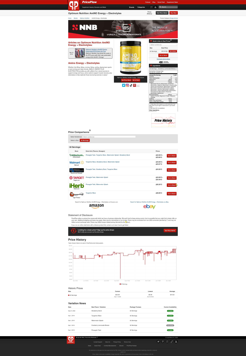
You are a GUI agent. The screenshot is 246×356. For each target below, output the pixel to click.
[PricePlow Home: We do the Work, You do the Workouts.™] (74, 5)
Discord (121, 345)
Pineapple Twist (90, 155)
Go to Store (173, 51)
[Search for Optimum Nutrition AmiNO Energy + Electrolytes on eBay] (149, 206)
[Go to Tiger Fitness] (76, 194)
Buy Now (174, 13)
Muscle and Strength (76, 173)
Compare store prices (163, 59)
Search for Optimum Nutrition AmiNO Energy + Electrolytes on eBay (149, 202)
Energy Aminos (174, 18)
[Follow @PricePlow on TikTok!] (171, 341)
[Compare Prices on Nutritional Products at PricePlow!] (71, 339)
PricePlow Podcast (131, 345)
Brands (131, 7)
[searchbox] (164, 44)
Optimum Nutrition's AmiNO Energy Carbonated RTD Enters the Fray (96, 50)
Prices (149, 12)
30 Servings (85, 140)
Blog (154, 2)
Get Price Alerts (162, 13)
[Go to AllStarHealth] (76, 155)
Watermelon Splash (113, 155)
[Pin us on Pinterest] (163, 341)
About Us (107, 342)
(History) (149, 14)
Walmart (76, 165)
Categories (141, 7)
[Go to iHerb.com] (76, 185)
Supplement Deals (172, 2)
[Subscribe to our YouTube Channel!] (155, 7)
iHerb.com (76, 189)
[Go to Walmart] (76, 162)
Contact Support (98, 342)
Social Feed (161, 2)
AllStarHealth (76, 157)
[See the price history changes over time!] (163, 120)
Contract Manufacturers (110, 345)
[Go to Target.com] (76, 177)
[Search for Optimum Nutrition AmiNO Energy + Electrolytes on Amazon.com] (96, 206)
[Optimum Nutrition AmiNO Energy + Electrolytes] (130, 57)
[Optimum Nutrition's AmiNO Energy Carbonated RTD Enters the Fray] (80, 53)
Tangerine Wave (101, 155)
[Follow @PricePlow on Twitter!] (158, 341)
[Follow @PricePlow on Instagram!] (151, 7)
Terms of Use (127, 342)
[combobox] (163, 44)
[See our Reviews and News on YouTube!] (176, 341)
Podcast (147, 2)
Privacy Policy (117, 342)
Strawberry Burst (125, 155)
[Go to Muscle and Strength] (76, 170)
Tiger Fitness (76, 197)
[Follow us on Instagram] (167, 341)
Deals (89, 345)
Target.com (76, 180)
